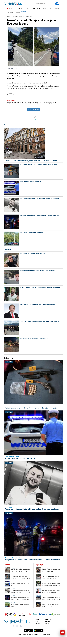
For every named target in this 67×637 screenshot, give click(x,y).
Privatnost (37, 623)
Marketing (48, 619)
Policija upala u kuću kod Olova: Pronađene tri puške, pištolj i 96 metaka (39, 164)
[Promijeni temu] (57, 3)
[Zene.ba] (22, 614)
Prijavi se (23, 11)
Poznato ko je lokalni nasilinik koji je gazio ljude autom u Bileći (36, 253)
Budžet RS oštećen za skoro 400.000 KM (30, 181)
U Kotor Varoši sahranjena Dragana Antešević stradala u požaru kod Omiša (39, 321)
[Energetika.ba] (57, 614)
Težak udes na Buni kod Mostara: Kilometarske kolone (34, 338)
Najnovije (20, 8)
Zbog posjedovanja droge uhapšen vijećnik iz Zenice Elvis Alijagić (37, 304)
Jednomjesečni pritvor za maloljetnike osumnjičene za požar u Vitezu (31, 161)
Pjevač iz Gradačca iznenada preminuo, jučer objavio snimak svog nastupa (40, 287)
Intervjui (56, 8)
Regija (39, 8)
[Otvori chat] (62, 632)
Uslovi (36, 621)
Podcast (28, 8)
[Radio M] (8, 614)
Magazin (17, 12)
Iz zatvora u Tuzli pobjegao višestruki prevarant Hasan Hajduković (37, 270)
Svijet (44, 8)
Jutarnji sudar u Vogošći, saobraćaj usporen (31, 232)
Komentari (10, 12)
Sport (50, 8)
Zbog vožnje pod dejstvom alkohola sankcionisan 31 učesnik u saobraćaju (39, 215)
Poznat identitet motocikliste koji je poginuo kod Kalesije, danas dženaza (39, 198)
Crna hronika (9, 361)
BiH (34, 8)
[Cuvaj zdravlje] (33, 614)
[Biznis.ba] (44, 614)
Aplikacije (47, 621)
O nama (37, 619)
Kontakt (47, 623)
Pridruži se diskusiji (34, 109)
